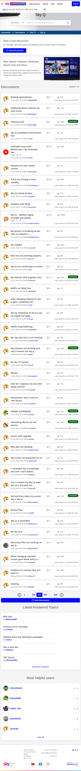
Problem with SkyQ (20, 204)
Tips (53, 4)
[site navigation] (2, 4)
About (60, 4)
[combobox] (45, 22)
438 (45, 595)
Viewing (15, 584)
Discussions (34, 4)
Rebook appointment (21, 97)
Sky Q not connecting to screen (27, 266)
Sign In (75, 4)
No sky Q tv (16, 532)
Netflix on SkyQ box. (21, 288)
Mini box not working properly (26, 256)
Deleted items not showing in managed (23, 637)
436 (33, 595)
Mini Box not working (21, 447)
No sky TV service (20, 362)
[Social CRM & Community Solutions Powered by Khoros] (72, 764)
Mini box (7, 616)
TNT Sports (9, 657)
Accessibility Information (49, 753)
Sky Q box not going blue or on (26, 458)
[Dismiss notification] (45, 9)
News (45, 4)
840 (55, 595)
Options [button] (72, 87)
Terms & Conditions (50, 750)
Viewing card (17, 122)
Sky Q (40, 14)
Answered (73, 121)
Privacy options (29, 750)
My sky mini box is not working (26, 337)
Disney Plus (17, 510)
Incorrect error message (15, 627)
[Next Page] (61, 595)
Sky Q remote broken (21, 193)
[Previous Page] (19, 595)
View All (40, 737)
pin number (16, 245)
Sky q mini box (10, 647)
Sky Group (27, 758)
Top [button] (76, 750)
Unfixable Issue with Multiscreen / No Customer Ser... (24, 149)
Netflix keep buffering (21, 326)
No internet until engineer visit (26, 277)
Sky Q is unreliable (20, 521)
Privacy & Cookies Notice (30, 753)
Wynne (14, 373)
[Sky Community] (15, 3)
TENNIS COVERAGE (21, 411)
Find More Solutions (40, 667)
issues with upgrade (21, 436)
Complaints (27, 756)
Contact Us (53, 756)
